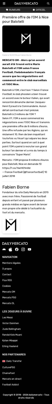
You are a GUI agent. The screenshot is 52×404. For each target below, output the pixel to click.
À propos (7, 268)
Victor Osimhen (10, 323)
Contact (6, 274)
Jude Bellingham (11, 329)
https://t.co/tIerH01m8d (16, 168)
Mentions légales (11, 263)
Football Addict (10, 384)
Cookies (6, 286)
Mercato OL (8, 303)
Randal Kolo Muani (12, 334)
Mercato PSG (9, 297)
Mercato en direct (12, 379)
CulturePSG (8, 367)
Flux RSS (7, 280)
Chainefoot (8, 373)
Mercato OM (8, 291)
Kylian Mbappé (9, 340)
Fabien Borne (26, 55)
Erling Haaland (10, 346)
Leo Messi (7, 317)
